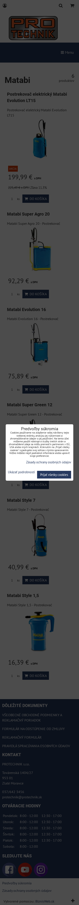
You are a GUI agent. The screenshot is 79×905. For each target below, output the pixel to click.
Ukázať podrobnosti (21, 472)
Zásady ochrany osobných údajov (48, 462)
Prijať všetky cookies (54, 475)
